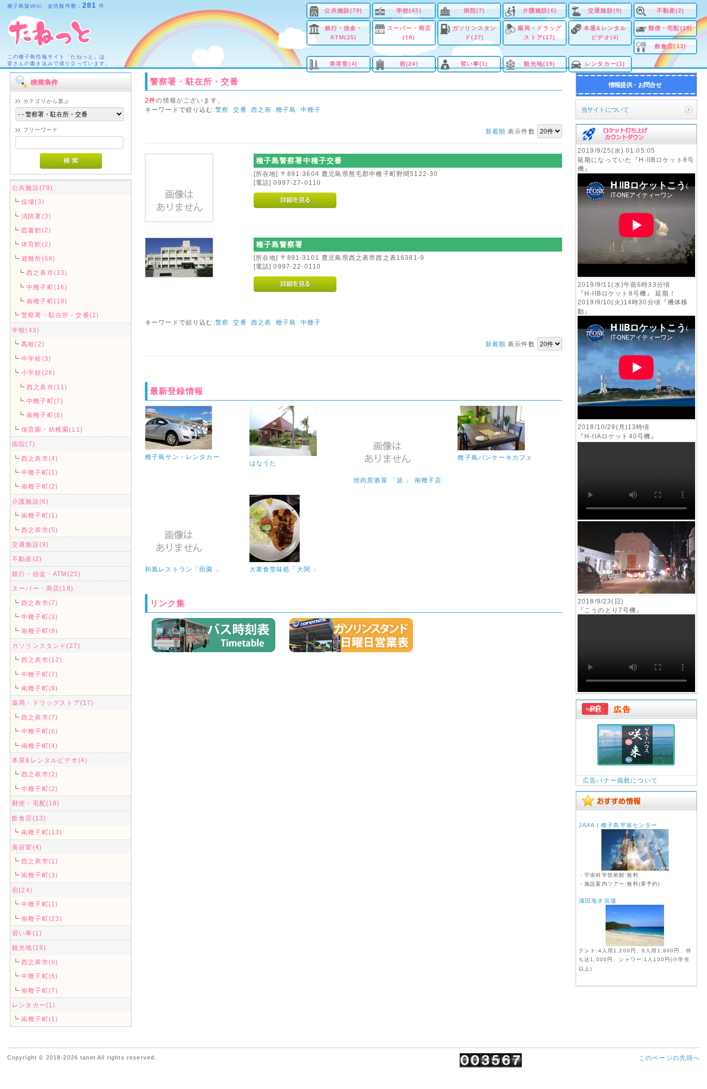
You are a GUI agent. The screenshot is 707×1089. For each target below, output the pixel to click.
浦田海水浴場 (597, 900)
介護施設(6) (540, 10)
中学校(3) (36, 358)
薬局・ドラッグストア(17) (540, 32)
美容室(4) (344, 64)
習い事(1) (475, 64)
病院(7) (474, 10)
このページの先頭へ (669, 1057)
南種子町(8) (44, 414)
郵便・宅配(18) (671, 28)
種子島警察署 (279, 244)
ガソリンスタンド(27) (474, 32)
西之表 (261, 109)
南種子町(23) (41, 918)
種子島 (286, 109)
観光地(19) (539, 64)
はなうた (263, 463)
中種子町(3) (39, 616)
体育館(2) (36, 244)
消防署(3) (36, 216)
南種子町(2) (39, 486)
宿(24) (409, 64)
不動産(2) (671, 10)
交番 (239, 109)
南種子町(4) (39, 745)
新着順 (495, 131)
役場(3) (33, 201)
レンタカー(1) (605, 64)
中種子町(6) (39, 731)
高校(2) (33, 344)
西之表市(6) (39, 962)
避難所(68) (38, 258)
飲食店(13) (670, 46)
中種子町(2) (39, 788)
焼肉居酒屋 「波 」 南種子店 (397, 480)
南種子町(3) (39, 875)
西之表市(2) (39, 774)
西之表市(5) (39, 529)
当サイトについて (604, 109)
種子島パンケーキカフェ (495, 457)
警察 (222, 109)
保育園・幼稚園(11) (52, 429)
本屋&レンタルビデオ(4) (605, 32)
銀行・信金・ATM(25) (344, 32)
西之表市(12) (41, 659)
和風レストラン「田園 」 (183, 569)
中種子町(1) (39, 472)
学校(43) (409, 10)
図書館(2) (36, 230)
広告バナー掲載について (620, 780)
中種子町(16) (46, 287)
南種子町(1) (39, 515)
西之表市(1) (39, 861)
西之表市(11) (46, 387)
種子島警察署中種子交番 (299, 160)
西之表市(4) (39, 458)
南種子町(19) (46, 301)
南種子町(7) (39, 990)
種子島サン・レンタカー (182, 456)
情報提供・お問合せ (635, 84)
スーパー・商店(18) (409, 32)
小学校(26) (38, 372)
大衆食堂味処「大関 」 (284, 569)
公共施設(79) (343, 10)
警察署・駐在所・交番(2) (60, 315)
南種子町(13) (41, 832)
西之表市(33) (46, 272)
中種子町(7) (44, 401)
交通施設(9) (605, 10)
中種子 (311, 109)
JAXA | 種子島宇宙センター (618, 825)
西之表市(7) (39, 602)
